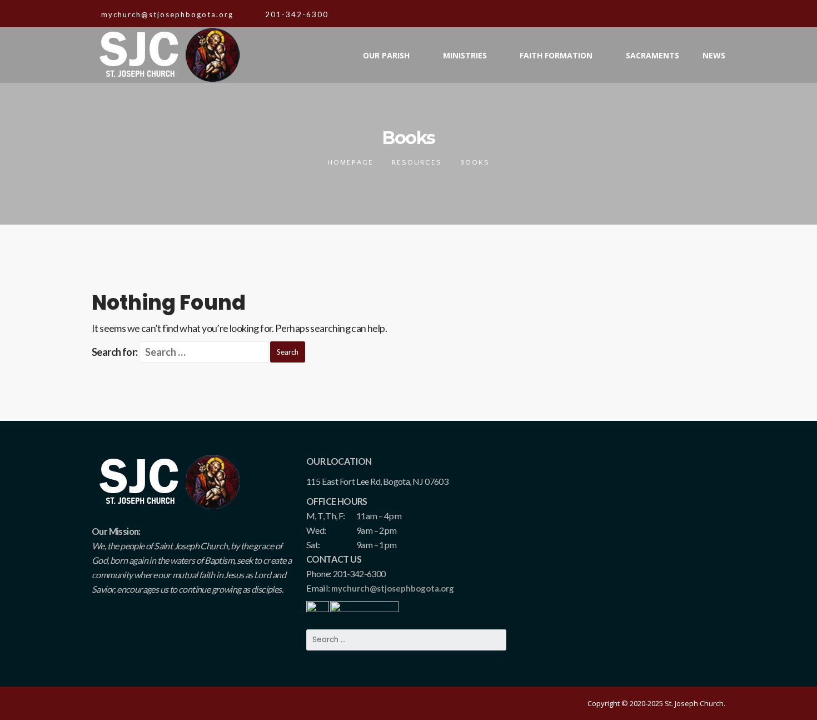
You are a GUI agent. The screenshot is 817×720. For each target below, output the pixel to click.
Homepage (350, 162)
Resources (417, 162)
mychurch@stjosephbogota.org (392, 588)
